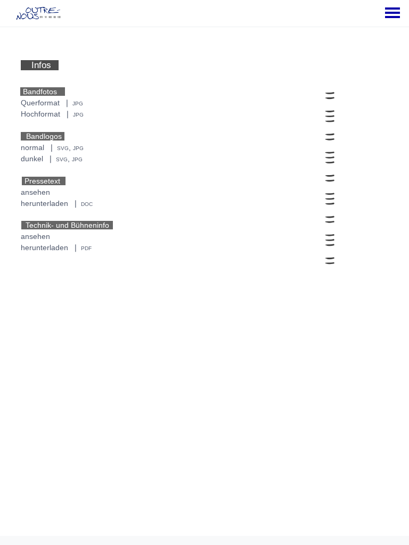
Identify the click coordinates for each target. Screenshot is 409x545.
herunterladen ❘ (57, 203)
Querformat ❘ (52, 102)
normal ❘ (52, 147)
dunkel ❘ (52, 158)
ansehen (35, 192)
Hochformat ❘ (52, 114)
